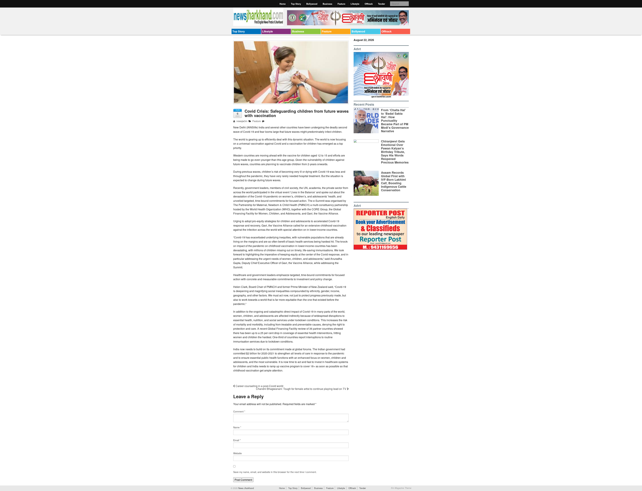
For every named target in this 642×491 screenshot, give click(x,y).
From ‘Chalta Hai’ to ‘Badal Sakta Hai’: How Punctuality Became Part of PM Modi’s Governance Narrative (395, 120)
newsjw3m (241, 121)
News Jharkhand (246, 488)
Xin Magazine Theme (401, 487)
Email (237, 440)
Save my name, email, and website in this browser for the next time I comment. (275, 472)
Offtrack (369, 3)
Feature (341, 3)
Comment (239, 411)
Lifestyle (355, 3)
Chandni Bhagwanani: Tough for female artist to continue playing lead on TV (301, 389)
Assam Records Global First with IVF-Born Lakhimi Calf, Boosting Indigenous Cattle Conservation (393, 181)
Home (283, 3)
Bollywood (311, 3)
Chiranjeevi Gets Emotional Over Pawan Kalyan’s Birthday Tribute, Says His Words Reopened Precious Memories (395, 152)
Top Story (296, 3)
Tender (381, 3)
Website (237, 453)
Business (327, 3)
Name (237, 427)
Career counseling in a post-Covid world (259, 386)
